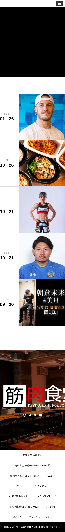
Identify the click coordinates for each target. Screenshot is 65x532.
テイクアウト (42, 486)
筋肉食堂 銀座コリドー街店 (24, 475)
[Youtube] (40, 415)
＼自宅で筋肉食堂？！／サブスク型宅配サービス (32, 496)
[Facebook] (35, 415)
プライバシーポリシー (40, 517)
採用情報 (51, 506)
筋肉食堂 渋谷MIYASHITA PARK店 (32, 465)
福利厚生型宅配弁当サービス (24, 506)
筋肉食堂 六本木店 (32, 455)
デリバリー (22, 486)
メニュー (50, 475)
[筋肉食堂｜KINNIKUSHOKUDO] (13, 3)
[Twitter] (29, 415)
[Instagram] (24, 415)
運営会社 (17, 517)
